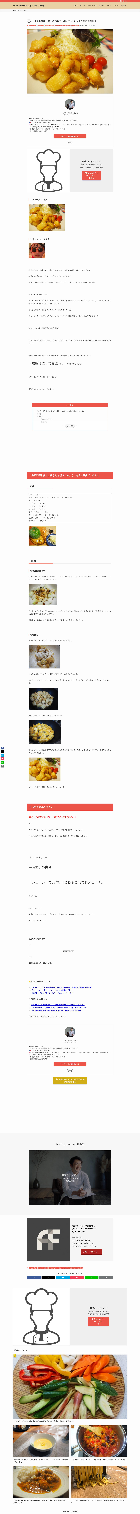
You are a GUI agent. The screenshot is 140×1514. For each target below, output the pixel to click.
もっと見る (70, 426)
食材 (71, 25)
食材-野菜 (76, 25)
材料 (40, 414)
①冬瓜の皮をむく (47, 419)
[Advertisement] (70, 449)
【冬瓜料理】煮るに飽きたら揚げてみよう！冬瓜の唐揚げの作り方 (60, 411)
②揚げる (44, 422)
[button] (34, 1277)
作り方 (41, 416)
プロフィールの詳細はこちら (70, 136)
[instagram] (121, 1)
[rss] (123, 1)
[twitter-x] (118, 1)
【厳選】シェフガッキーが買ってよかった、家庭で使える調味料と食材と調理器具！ (62, 987)
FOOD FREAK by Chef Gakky (28, 5)
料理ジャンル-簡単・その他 (61, 25)
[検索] (126, 1)
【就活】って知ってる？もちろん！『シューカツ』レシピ (52, 993)
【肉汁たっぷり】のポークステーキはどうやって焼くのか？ (66, 1008)
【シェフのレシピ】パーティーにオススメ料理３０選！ (51, 990)
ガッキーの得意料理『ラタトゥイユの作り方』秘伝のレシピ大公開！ (56, 1010)
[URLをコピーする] (106, 1277)
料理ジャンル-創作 (49, 25)
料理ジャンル (40, 25)
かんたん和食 (32, 25)
